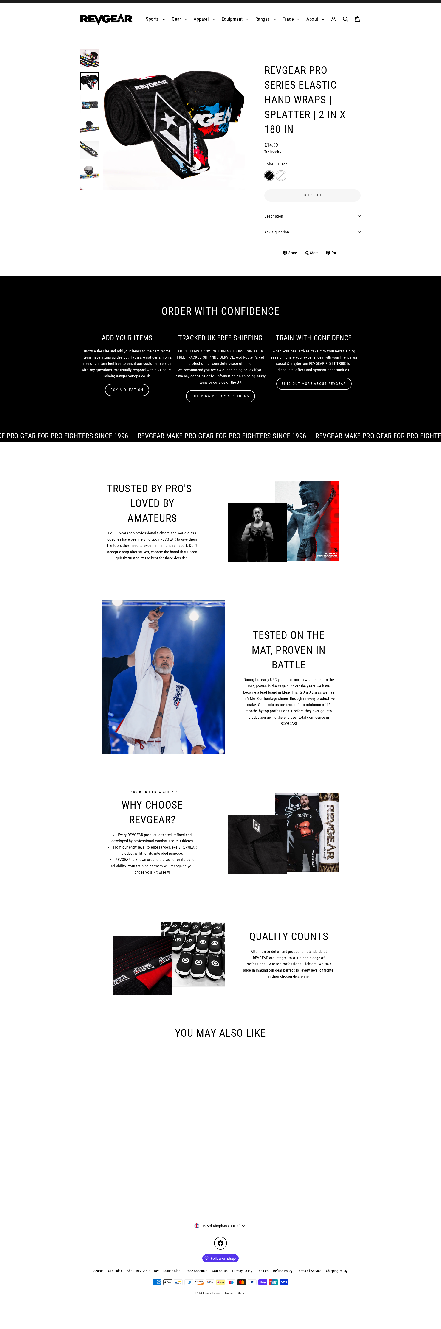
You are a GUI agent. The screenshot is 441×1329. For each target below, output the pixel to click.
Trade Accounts (196, 1271)
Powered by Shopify (236, 1293)
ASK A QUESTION (127, 390)
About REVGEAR (138, 1271)
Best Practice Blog (167, 1271)
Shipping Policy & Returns (220, 396)
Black (269, 176)
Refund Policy (283, 1271)
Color (275, 164)
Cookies (263, 1271)
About (312, 19)
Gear (177, 19)
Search (98, 1271)
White (281, 176)
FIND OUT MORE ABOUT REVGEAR (314, 384)
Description (273, 216)
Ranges (263, 19)
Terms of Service (309, 1271)
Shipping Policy (337, 1271)
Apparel (202, 19)
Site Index (115, 1271)
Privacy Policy (242, 1271)
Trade (289, 19)
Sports (153, 19)
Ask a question (276, 232)
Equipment (233, 19)
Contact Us (220, 1271)
